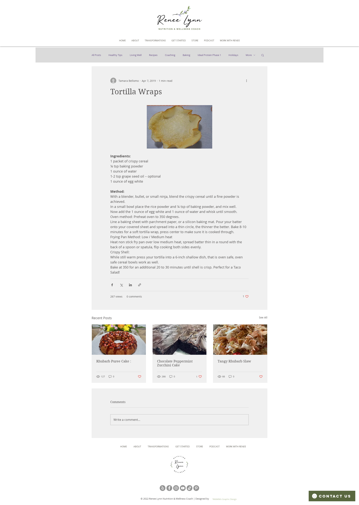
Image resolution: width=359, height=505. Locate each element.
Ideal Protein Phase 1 (209, 55)
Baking (186, 55)
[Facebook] (169, 488)
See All (263, 317)
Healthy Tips (115, 55)
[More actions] (246, 80)
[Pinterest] (196, 488)
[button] (262, 55)
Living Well (136, 55)
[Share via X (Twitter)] (121, 285)
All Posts (96, 55)
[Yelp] (162, 488)
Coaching (170, 55)
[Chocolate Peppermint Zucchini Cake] (180, 339)
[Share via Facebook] (112, 285)
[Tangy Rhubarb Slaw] (240, 339)
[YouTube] (183, 488)
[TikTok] (189, 488)
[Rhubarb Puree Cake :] (119, 339)
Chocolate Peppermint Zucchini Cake (175, 363)
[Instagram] (176, 488)
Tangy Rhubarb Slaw (234, 361)
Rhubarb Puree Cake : (113, 361)
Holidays (233, 55)
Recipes (153, 55)
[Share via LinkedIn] (130, 285)
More (249, 55)
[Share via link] (139, 285)
